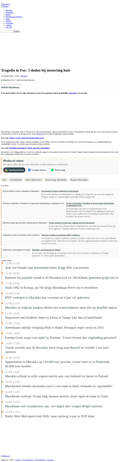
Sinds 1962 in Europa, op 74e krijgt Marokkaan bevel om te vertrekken (51, 287)
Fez (4, 179)
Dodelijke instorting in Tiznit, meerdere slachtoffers (29, 148)
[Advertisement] (60, 49)
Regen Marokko (79, 179)
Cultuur (8, 25)
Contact (18, 460)
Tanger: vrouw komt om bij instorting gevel (26, 138)
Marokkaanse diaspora (14, 17)
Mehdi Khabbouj (10, 87)
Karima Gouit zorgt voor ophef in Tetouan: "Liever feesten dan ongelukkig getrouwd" (61, 337)
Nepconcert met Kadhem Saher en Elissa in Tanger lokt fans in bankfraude (53, 317)
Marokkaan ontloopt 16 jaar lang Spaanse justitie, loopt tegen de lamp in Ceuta (56, 396)
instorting (73, 93)
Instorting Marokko (56, 179)
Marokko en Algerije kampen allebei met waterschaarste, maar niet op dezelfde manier (61, 307)
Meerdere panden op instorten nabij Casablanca (60, 235)
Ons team (50, 460)
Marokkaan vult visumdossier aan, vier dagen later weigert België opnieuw (54, 406)
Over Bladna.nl (28, 460)
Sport (8, 19)
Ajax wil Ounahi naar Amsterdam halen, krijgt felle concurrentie (47, 267)
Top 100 (9, 27)
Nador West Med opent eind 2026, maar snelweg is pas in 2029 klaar (50, 416)
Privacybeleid (40, 460)
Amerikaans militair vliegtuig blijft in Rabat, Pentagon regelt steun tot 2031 (54, 327)
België (8, 15)
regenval (40, 134)
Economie (9, 23)
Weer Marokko (34, 179)
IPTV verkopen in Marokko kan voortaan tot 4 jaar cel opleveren (47, 297)
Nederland (9, 13)
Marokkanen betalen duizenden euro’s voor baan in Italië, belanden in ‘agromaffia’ (59, 386)
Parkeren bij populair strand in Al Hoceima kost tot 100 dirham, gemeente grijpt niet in (61, 277)
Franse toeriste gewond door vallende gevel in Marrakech (71, 223)
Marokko (9, 10)
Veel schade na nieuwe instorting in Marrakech (59, 191)
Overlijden (16, 179)
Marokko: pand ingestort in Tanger (46, 250)
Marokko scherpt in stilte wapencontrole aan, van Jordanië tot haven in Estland (56, 376)
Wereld (8, 21)
